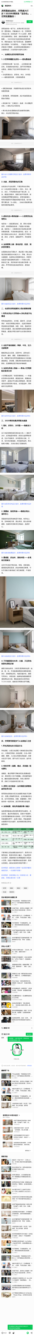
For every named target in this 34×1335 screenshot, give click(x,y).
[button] (4, 1333)
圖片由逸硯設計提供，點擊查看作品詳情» (16, 656)
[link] (10, 1333)
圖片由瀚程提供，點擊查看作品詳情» (14, 736)
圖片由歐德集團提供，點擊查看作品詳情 (15, 553)
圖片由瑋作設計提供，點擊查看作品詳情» (16, 416)
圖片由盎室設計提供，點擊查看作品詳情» (16, 304)
